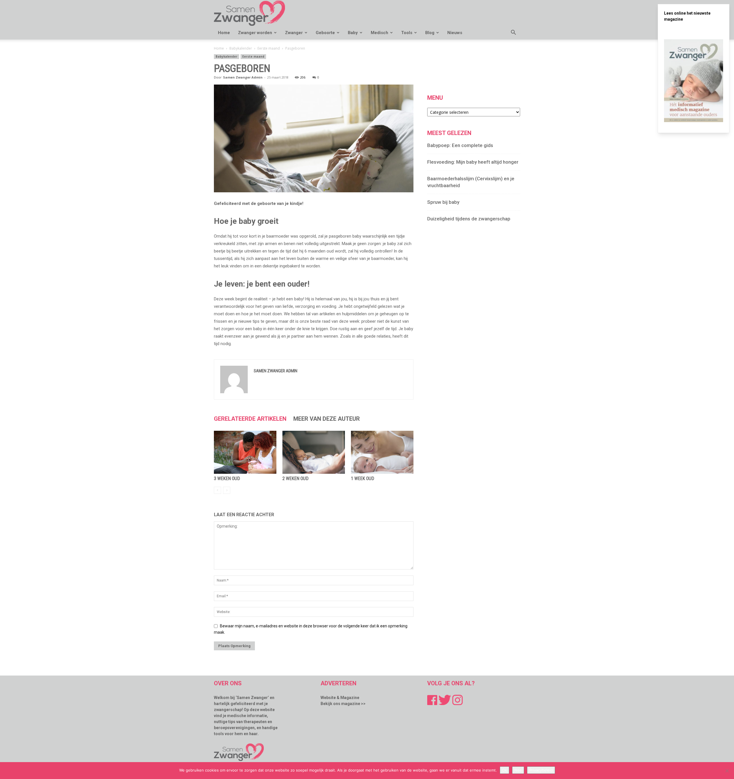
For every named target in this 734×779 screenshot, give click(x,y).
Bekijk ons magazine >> (343, 703)
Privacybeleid (541, 770)
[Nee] (727, 771)
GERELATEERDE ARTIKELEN (250, 418)
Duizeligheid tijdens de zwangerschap (468, 219)
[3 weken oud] (245, 452)
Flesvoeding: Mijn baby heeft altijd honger (472, 162)
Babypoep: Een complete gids (460, 145)
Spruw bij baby (443, 202)
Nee (518, 770)
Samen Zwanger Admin (243, 77)
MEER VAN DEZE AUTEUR (326, 418)
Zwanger (294, 32)
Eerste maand (268, 48)
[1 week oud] (382, 452)
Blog (429, 32)
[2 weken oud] (313, 452)
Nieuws (454, 32)
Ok (504, 770)
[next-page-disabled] (226, 490)
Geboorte (325, 32)
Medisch (379, 32)
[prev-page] (217, 490)
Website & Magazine (340, 697)
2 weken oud (295, 478)
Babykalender (240, 48)
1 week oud (362, 478)
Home (224, 32)
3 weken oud (227, 478)
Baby (353, 32)
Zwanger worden (255, 32)
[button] (513, 33)
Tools (406, 32)
